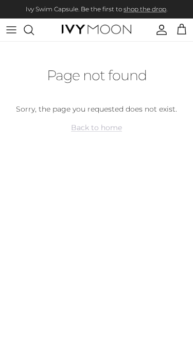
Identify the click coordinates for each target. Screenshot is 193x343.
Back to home (96, 127)
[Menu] (11, 30)
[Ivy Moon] (96, 30)
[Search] (34, 30)
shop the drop (145, 9)
